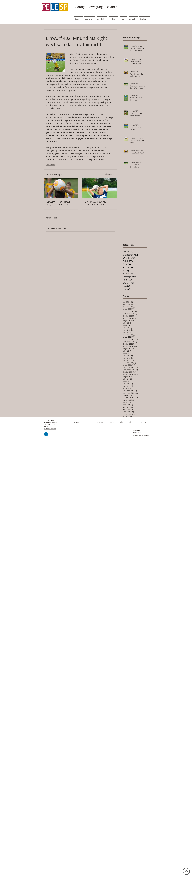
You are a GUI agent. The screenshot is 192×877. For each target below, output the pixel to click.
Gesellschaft (50, 165)
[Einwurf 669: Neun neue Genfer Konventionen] (99, 188)
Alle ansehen (110, 174)
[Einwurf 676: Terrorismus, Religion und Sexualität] (61, 188)
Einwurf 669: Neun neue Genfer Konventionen (96, 203)
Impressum (137, 432)
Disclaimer (137, 430)
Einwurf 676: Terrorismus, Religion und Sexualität (58, 203)
